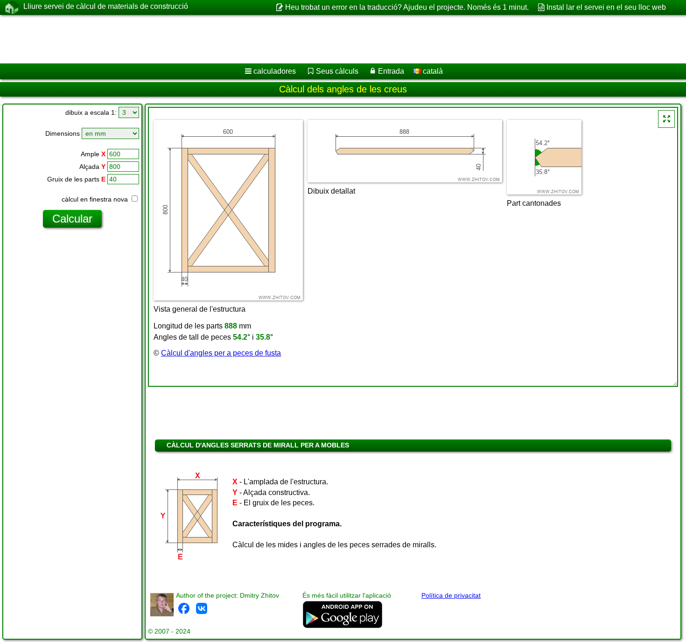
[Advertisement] (283, 39)
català (432, 71)
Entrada (391, 71)
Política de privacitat (451, 595)
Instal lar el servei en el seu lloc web (606, 7)
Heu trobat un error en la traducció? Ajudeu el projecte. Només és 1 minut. (406, 7)
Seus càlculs (337, 71)
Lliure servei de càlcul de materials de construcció (105, 6)
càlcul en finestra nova (96, 199)
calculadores (274, 71)
